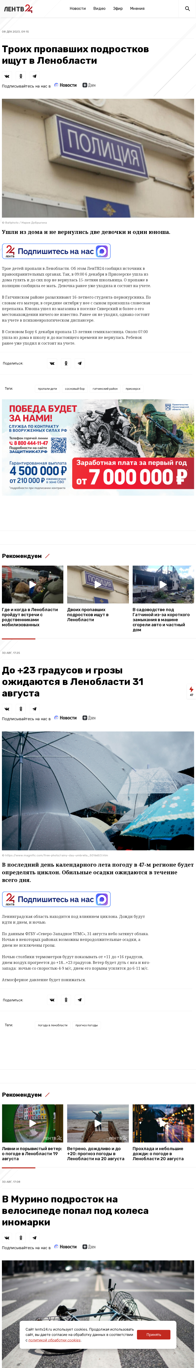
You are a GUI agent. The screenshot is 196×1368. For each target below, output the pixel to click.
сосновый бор (75, 388)
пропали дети (47, 388)
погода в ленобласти (52, 1025)
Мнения (137, 8)
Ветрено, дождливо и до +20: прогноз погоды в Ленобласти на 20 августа (96, 1153)
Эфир (118, 8)
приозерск (133, 388)
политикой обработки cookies (54, 1340)
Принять (154, 1334)
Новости (78, 8)
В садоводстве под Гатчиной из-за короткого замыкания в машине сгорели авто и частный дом (161, 619)
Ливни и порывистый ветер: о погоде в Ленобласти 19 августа (32, 1153)
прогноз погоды (87, 1025)
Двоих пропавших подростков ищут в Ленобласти (88, 614)
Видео (99, 8)
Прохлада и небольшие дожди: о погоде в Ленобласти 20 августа (158, 1153)
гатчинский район (105, 388)
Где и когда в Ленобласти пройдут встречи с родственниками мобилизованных (30, 617)
